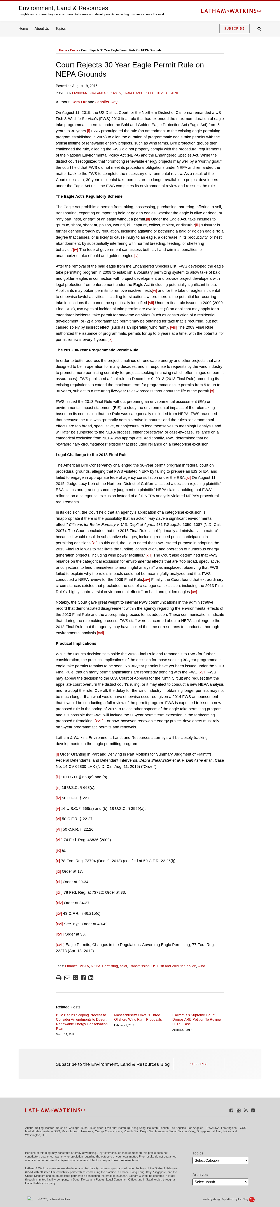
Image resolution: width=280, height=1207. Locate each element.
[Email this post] (67, 978)
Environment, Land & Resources (63, 8)
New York (87, 1131)
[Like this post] (83, 978)
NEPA (95, 966)
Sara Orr (79, 102)
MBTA (84, 966)
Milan (65, 1131)
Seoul (173, 1131)
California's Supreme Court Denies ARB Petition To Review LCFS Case (197, 1019)
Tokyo (227, 1131)
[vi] (154, 290)
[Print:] (58, 977)
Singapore (203, 1131)
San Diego (140, 1131)
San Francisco (158, 1131)
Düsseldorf (96, 1127)
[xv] (194, 592)
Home (23, 28)
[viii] (173, 327)
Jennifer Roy (106, 102)
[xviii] (99, 721)
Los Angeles (178, 1127)
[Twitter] (239, 1110)
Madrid (29, 1131)
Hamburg (124, 1127)
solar (123, 966)
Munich (74, 1131)
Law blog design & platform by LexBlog (225, 1199)
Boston (49, 1127)
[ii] (148, 219)
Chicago (74, 1127)
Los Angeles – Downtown (203, 1127)
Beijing (39, 1127)
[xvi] (100, 633)
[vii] (151, 303)
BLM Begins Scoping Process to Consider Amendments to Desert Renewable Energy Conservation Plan (82, 1022)
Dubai (84, 1127)
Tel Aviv (216, 1131)
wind (201, 966)
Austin (29, 1127)
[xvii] (202, 672)
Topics (61, 28)
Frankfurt (111, 1127)
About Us (42, 28)
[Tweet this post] (75, 978)
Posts (74, 50)
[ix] (109, 339)
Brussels (61, 1127)
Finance (71, 966)
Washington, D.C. (36, 1135)
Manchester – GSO (47, 1131)
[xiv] (146, 579)
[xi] (188, 477)
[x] (212, 391)
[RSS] (246, 1110)
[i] (88, 131)
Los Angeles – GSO (233, 1127)
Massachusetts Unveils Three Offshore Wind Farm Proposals (138, 1017)
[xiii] (148, 555)
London (164, 1127)
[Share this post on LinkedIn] (90, 978)
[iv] (75, 249)
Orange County (104, 1131)
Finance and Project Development (150, 93)
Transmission (139, 966)
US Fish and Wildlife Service (173, 966)
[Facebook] (231, 1110)
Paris (119, 1131)
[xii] (95, 543)
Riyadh (128, 1131)
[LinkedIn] (253, 1110)
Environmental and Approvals (96, 93)
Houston (152, 1127)
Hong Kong (138, 1127)
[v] (136, 256)
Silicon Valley (186, 1131)
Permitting (110, 966)
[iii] (197, 225)
